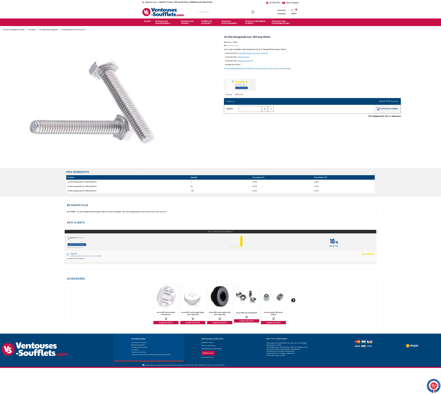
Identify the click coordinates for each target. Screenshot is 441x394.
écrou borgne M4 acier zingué (273, 313)
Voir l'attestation (76, 244)
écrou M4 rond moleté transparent (166, 313)
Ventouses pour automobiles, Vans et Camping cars (287, 347)
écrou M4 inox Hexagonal (246, 313)
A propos (135, 350)
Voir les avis (241, 88)
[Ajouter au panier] (166, 318)
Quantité (229, 109)
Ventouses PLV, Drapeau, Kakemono (280, 353)
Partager (229, 94)
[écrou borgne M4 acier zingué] (273, 296)
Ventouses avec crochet (275, 355)
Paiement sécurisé (138, 352)
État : (225, 45)
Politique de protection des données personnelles (151, 354)
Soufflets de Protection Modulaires (280, 351)
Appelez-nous (151, 2)
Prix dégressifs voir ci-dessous (384, 116)
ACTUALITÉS (274, 3)
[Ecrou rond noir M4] (219, 296)
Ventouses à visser (273, 345)
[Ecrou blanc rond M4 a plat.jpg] (192, 296)
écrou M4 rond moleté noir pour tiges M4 (220, 313)
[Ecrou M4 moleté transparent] (165, 296)
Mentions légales (138, 345)
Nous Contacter (292, 3)
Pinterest (240, 94)
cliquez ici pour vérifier (215, 365)
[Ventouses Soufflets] (55, 349)
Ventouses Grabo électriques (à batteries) (283, 349)
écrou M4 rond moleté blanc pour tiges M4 (192, 313)
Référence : (228, 42)
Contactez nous (207, 357)
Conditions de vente (139, 347)
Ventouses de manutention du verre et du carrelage (286, 343)
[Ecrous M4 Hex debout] (246, 296)
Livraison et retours (139, 342)
